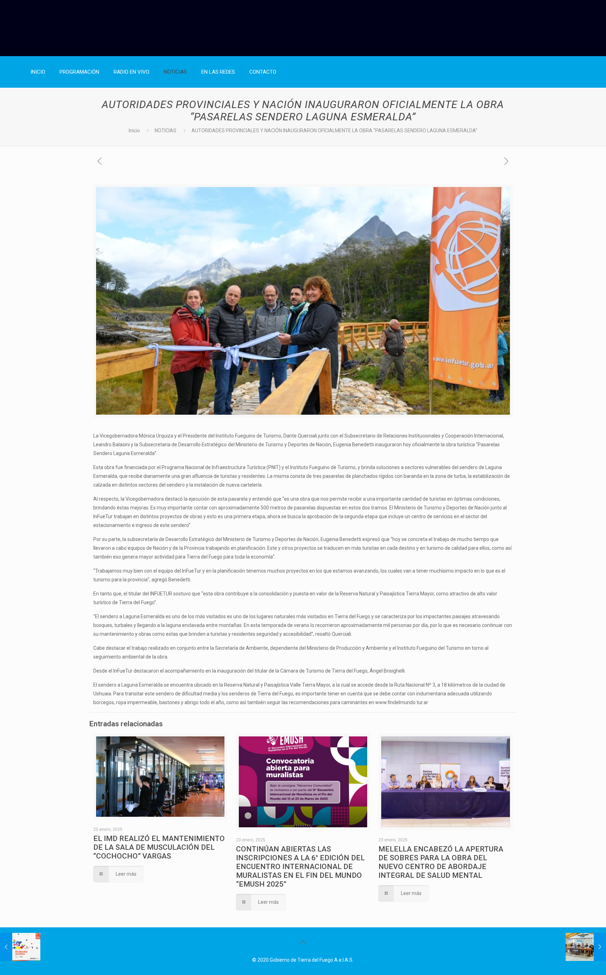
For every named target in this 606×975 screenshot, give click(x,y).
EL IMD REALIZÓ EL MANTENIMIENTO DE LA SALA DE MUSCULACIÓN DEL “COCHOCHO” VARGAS (159, 847)
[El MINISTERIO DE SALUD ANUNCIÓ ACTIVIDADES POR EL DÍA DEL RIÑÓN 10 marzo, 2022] (20, 947)
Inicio (134, 130)
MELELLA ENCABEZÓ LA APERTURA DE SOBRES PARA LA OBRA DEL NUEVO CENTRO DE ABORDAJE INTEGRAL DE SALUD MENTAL (440, 862)
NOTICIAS (165, 130)
